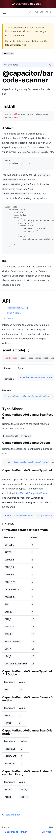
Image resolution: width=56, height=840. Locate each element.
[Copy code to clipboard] (50, 114)
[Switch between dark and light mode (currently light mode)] (51, 12)
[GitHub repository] (46, 12)
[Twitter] (36, 12)
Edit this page (13, 814)
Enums (10, 318)
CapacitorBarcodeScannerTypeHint (31, 462)
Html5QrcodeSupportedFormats (31, 493)
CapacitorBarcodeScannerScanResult (33, 396)
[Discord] (41, 12)
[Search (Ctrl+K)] (30, 12)
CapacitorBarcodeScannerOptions (37, 377)
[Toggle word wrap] (45, 207)
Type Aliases (14, 312)
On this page (11, 64)
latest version (13, 44)
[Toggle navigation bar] (4, 12)
